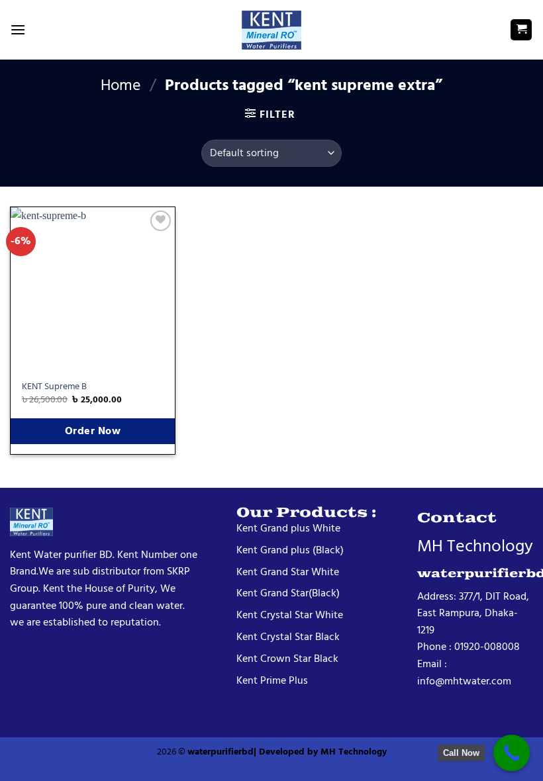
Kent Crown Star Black (287, 658)
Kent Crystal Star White (289, 614)
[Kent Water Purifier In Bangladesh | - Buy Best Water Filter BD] (271, 30)
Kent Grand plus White (288, 528)
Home (121, 85)
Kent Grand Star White (287, 571)
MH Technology (354, 751)
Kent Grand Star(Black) (288, 593)
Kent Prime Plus (272, 680)
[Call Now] (511, 753)
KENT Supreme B (54, 387)
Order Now (93, 431)
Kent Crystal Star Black (288, 636)
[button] (18, 29)
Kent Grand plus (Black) (290, 550)
